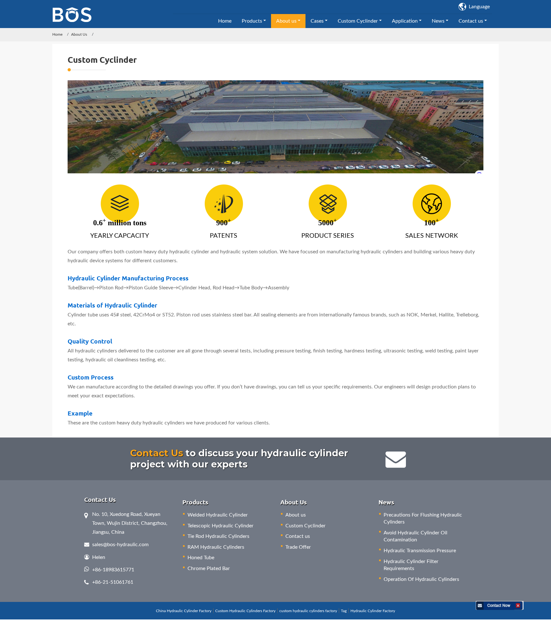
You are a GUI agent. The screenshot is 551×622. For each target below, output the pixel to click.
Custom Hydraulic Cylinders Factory (245, 611)
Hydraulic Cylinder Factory (372, 611)
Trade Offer (298, 547)
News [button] (438, 21)
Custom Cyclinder (305, 525)
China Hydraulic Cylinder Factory (183, 611)
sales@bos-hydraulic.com (120, 544)
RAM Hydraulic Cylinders (215, 547)
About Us (79, 34)
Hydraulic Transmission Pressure (420, 550)
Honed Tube (200, 557)
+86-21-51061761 (112, 582)
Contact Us (156, 453)
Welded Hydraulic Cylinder (217, 514)
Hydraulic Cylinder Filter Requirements (411, 565)
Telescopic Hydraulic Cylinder (220, 525)
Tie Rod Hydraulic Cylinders (218, 536)
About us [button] (286, 21)
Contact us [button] (471, 21)
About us (295, 514)
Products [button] (252, 21)
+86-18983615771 (113, 569)
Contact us (297, 536)
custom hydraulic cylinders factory (308, 611)
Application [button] (405, 21)
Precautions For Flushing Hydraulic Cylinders (423, 518)
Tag (344, 611)
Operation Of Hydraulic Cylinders (421, 579)
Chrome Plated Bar (208, 568)
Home (224, 21)
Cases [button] (317, 21)
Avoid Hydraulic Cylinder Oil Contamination (415, 536)
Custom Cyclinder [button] (358, 21)
